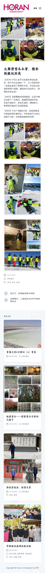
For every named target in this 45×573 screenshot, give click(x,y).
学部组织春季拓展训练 (18, 546)
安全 (13, 282)
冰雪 (9, 282)
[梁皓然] (16, 8)
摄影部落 (20, 553)
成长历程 (12, 553)
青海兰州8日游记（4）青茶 (21, 352)
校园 (15, 557)
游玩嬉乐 (10, 279)
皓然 (18, 282)
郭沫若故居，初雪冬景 (18, 487)
